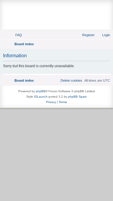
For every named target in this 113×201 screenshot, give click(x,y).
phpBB (41, 91)
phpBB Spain (77, 96)
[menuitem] (16, 35)
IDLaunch (41, 96)
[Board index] (56, 8)
